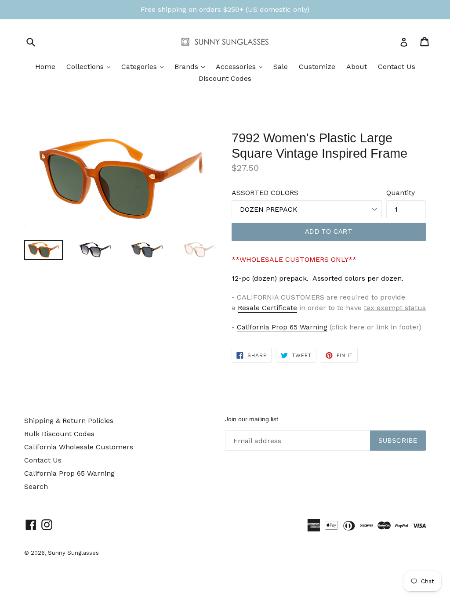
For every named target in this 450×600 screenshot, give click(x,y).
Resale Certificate (267, 308)
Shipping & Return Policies (68, 420)
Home (45, 66)
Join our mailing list (251, 419)
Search (36, 486)
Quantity (400, 192)
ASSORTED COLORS (265, 192)
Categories (144, 66)
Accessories (241, 66)
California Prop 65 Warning (282, 327)
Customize (317, 66)
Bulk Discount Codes (59, 434)
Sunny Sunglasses (73, 552)
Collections (90, 66)
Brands (191, 66)
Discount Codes (225, 78)
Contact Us (396, 66)
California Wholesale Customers (78, 447)
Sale (280, 66)
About (356, 66)
